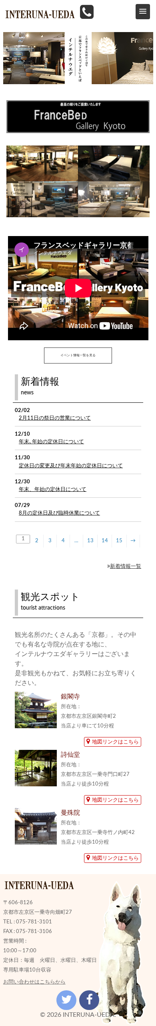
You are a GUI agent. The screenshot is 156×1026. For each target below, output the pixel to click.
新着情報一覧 (125, 566)
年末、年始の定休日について (52, 489)
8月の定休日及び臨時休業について (59, 513)
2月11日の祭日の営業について (55, 418)
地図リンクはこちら (115, 741)
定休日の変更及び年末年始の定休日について (71, 465)
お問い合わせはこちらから (34, 982)
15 (119, 540)
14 (105, 540)
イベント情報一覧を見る (78, 355)
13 (90, 540)
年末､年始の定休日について (51, 441)
